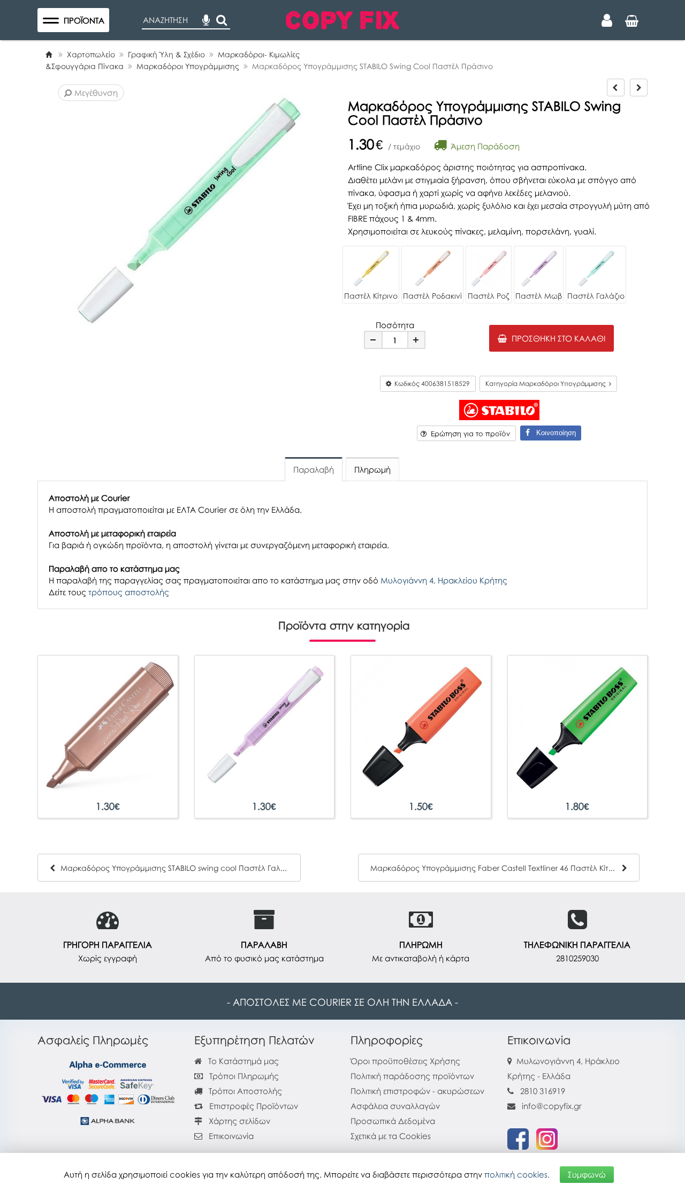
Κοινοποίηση (553, 433)
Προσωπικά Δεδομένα (393, 1121)
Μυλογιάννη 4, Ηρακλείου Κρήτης (443, 580)
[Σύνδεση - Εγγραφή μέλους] (607, 20)
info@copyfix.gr (551, 1106)
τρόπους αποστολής (128, 592)
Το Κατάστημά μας (242, 1061)
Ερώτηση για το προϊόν (468, 433)
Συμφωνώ (587, 1174)
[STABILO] (499, 409)
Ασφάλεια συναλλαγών (395, 1106)
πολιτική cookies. (517, 1174)
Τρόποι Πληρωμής (243, 1076)
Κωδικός (430, 383)
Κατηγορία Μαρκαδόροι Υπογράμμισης (547, 383)
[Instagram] (547, 1138)
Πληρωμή (372, 469)
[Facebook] (518, 1138)
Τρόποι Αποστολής (244, 1091)
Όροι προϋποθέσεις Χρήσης (405, 1061)
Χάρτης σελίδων (238, 1121)
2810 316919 (542, 1091)
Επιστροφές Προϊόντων (252, 1106)
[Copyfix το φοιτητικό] (342, 19)
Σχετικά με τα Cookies (391, 1136)
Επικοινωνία (231, 1136)
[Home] (48, 54)
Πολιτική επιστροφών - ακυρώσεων (417, 1091)
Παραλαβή (313, 469)
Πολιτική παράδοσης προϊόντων (412, 1076)
